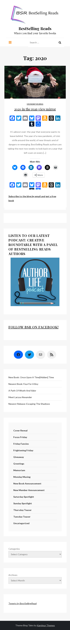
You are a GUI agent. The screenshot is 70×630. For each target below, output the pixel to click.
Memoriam (19, 470)
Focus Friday (20, 437)
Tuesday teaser (21, 516)
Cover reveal (20, 430)
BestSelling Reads (35, 28)
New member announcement (29, 490)
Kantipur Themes (46, 625)
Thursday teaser (22, 510)
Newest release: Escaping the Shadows (29, 403)
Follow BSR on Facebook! (33, 327)
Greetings (18, 463)
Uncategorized (21, 523)
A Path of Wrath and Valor (22, 390)
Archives (12, 575)
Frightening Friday (23, 450)
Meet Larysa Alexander (20, 397)
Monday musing (35, 104)
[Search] (60, 42)
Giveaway (18, 457)
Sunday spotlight (22, 503)
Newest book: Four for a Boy (23, 384)
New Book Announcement (27, 483)
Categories (14, 548)
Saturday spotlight (23, 496)
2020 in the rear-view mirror (35, 109)
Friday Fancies (21, 443)
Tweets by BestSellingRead (22, 603)
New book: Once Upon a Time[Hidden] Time (31, 377)
